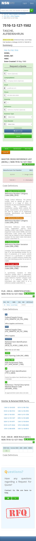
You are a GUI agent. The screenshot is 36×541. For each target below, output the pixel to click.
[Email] (8, 495)
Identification (17, 149)
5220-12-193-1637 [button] (9, 418)
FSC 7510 (14, 50)
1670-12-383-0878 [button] (9, 428)
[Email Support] (25, 164)
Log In (25, 3)
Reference (7, 106)
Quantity (7, 99)
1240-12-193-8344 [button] (23, 421)
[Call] (15, 495)
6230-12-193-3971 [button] (9, 421)
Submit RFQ (31, 164)
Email (6, 85)
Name (6, 70)
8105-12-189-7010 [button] (9, 411)
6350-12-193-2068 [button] (23, 418)
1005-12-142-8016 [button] (23, 428)
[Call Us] (23, 164)
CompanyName (9, 78)
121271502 (14, 305)
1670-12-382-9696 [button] (23, 425)
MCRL (6, 149)
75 (4, 305)
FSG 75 (7, 50)
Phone (6, 92)
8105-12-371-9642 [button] (9, 425)
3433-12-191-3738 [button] (23, 414)
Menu (32, 3)
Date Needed (8, 121)
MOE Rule (28, 149)
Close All (5, 152)
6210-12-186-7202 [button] (23, 407)
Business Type (9, 114)
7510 (8, 305)
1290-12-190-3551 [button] (9, 414)
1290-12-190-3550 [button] (23, 411)
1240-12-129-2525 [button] (9, 407)
